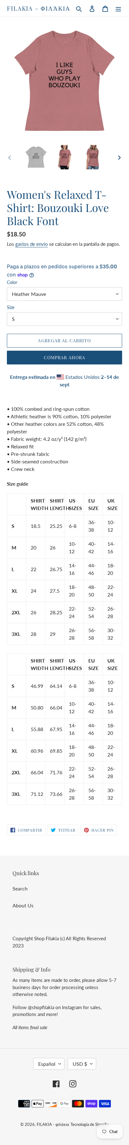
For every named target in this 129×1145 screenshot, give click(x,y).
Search (20, 888)
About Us (23, 905)
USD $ (80, 1064)
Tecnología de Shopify (89, 1124)
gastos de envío (31, 244)
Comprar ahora (64, 357)
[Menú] (118, 8)
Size (10, 307)
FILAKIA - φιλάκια (38, 8)
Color (12, 282)
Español (46, 1064)
